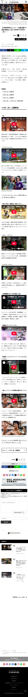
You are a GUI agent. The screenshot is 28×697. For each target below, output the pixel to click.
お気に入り (6, 2)
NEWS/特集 (14, 650)
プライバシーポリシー (14, 685)
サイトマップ (14, 689)
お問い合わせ (14, 678)
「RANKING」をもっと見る (18, 597)
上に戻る (25, 691)
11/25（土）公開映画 (8, 97)
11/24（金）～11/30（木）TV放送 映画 (13, 100)
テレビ (9, 46)
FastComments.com (15, 533)
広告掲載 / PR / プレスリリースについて (14, 682)
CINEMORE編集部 (10, 44)
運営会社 (14, 687)
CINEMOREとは (14, 676)
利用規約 (3, 493)
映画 (3, 46)
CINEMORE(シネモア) (6, 650)
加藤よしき (23, 553)
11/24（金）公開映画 (8, 94)
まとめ (15, 46)
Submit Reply (17, 512)
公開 (5, 46)
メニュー (26, 1)
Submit (6, 522)
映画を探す (2, 1)
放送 (12, 46)
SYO (21, 567)
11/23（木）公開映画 (8, 91)
